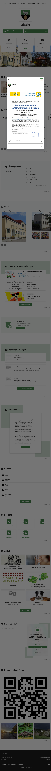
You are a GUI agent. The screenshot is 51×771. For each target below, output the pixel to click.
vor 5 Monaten (14, 86)
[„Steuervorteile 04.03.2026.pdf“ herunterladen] (41, 141)
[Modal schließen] (25, 385)
